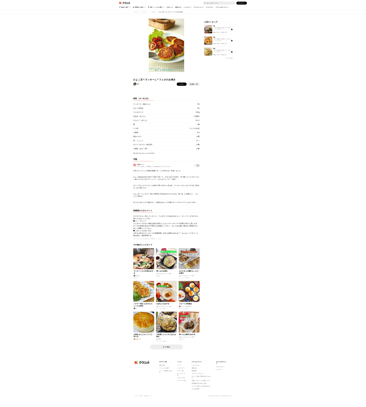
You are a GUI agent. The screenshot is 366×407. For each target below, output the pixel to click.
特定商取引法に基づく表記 (199, 383)
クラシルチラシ (220, 366)
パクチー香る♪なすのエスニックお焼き (143, 305)
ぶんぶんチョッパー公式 (164, 273)
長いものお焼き (162, 271)
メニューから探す (164, 368)
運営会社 (194, 368)
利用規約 (194, 370)
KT (138, 84)
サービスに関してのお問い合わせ (201, 386)
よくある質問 (195, 389)
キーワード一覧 (181, 380)
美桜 (159, 339)
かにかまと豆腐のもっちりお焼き (189, 272)
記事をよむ (178, 7)
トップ (179, 365)
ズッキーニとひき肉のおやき (143, 272)
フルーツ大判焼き (185, 304)
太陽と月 (138, 339)
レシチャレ (219, 369)
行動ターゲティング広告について (201, 380)
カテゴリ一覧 (181, 378)
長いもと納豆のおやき (187, 334)
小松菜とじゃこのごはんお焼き (166, 335)
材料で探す (162, 365)
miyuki (137, 275)
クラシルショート (199, 7)
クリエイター (209, 7)
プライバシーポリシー (198, 373)
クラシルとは (195, 365)
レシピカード (187, 7)
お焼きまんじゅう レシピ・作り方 (144, 335)
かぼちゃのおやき (162, 304)
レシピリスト (181, 368)
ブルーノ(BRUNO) (186, 306)
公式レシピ (170, 7)
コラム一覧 (180, 370)
